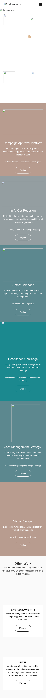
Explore (23, 170)
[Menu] (40, 4)
